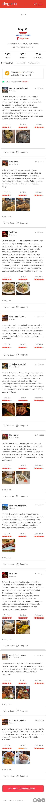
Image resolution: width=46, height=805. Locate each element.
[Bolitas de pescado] (8, 136)
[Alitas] (8, 692)
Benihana (13, 161)
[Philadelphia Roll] (23, 477)
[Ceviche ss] (23, 757)
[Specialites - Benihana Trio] (8, 477)
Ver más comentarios (22, 788)
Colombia (5, 800)
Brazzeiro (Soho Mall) (18, 316)
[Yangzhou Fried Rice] (8, 288)
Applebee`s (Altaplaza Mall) (18, 655)
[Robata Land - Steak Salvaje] (8, 409)
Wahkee (13, 232)
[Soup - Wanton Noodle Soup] (23, 288)
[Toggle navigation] (40, 4)
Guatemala (20, 800)
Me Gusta (10, 152)
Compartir (24, 152)
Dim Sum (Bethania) (18, 88)
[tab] (7, 63)
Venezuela (12, 800)
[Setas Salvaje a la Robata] (23, 409)
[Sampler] (23, 692)
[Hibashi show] (23, 204)
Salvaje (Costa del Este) (18, 364)
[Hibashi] (8, 204)
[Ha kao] (23, 136)
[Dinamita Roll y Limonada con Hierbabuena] (8, 545)
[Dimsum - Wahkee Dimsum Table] (8, 627)
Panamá (25, 81)
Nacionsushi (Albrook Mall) (18, 505)
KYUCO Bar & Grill (17, 720)
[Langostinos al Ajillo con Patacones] (8, 757)
